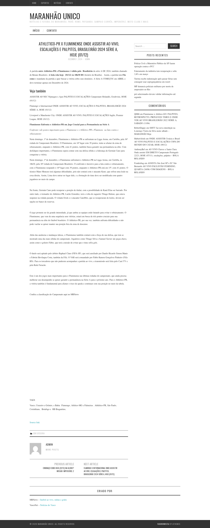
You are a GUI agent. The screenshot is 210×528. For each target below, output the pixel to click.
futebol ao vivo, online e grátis (53, 499)
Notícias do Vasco (48, 505)
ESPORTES (45, 3)
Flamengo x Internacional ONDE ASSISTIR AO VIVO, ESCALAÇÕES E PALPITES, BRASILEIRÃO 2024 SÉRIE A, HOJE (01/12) (100, 471)
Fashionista (163, 523)
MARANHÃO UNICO (55, 15)
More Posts (52, 449)
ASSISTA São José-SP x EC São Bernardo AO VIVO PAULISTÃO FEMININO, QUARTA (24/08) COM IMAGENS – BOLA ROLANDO (155, 168)
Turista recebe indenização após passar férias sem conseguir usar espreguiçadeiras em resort (155, 80)
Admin (87, 59)
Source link (35, 422)
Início (36, 30)
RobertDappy (140, 127)
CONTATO (69, 3)
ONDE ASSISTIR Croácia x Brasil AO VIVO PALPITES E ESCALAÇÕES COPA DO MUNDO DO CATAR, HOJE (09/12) (157, 141)
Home (34, 3)
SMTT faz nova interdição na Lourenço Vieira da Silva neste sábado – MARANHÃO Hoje (154, 130)
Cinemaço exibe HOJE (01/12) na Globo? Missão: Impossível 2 (58, 470)
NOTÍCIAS (57, 3)
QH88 (136, 114)
